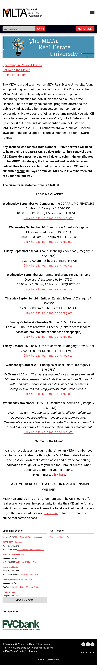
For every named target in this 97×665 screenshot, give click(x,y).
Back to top (86, 652)
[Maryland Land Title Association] (23, 16)
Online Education (14, 75)
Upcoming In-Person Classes (22, 65)
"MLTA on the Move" (16, 70)
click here (58, 474)
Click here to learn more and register (49, 218)
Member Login (85, 29)
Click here (51, 513)
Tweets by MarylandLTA (59, 537)
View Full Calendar (24, 600)
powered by (42, 659)
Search (40, 29)
